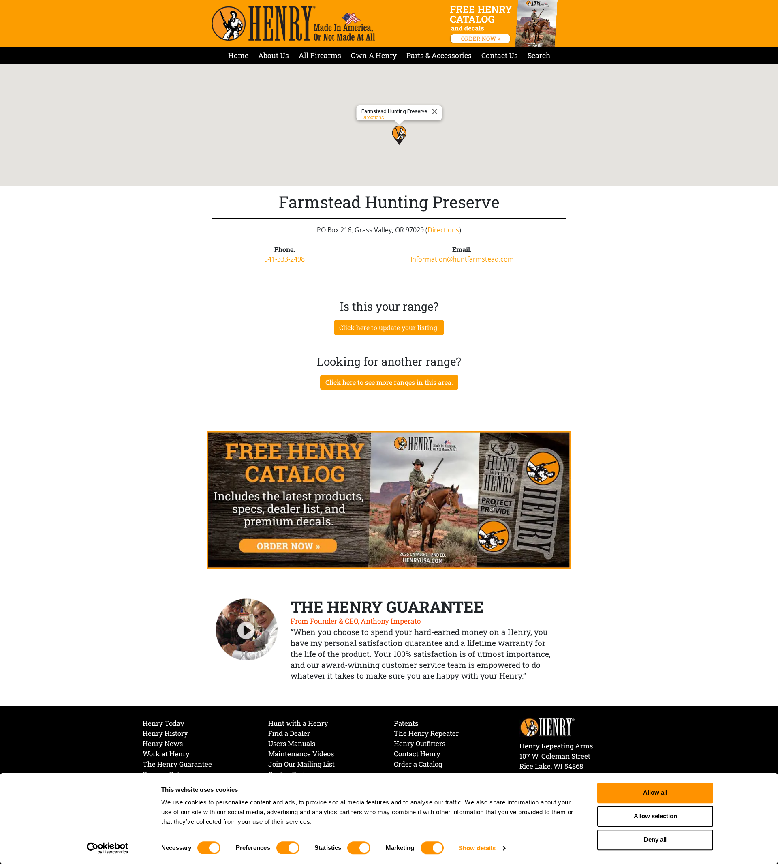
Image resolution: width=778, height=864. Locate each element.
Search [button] (539, 55)
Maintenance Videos (301, 753)
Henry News (163, 743)
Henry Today (163, 723)
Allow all (655, 792)
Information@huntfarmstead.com (462, 259)
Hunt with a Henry (298, 723)
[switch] (287, 847)
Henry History (165, 733)
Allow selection (655, 816)
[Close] (436, 111)
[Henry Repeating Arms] (293, 23)
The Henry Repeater (426, 733)
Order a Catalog (418, 764)
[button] (399, 135)
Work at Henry (166, 753)
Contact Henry (417, 753)
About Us (273, 55)
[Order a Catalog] (389, 499)
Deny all (655, 839)
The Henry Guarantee (177, 764)
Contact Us (499, 55)
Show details (477, 848)
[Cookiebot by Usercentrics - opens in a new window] (107, 848)
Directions (372, 117)
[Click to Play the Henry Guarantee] (247, 630)
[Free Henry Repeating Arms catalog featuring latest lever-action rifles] (505, 23)
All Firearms (320, 55)
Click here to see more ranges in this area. (389, 382)
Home (238, 55)
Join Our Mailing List (301, 764)
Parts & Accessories (439, 55)
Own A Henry (374, 55)
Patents (406, 723)
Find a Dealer (289, 733)
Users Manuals (291, 743)
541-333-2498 (284, 259)
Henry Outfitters (419, 743)
